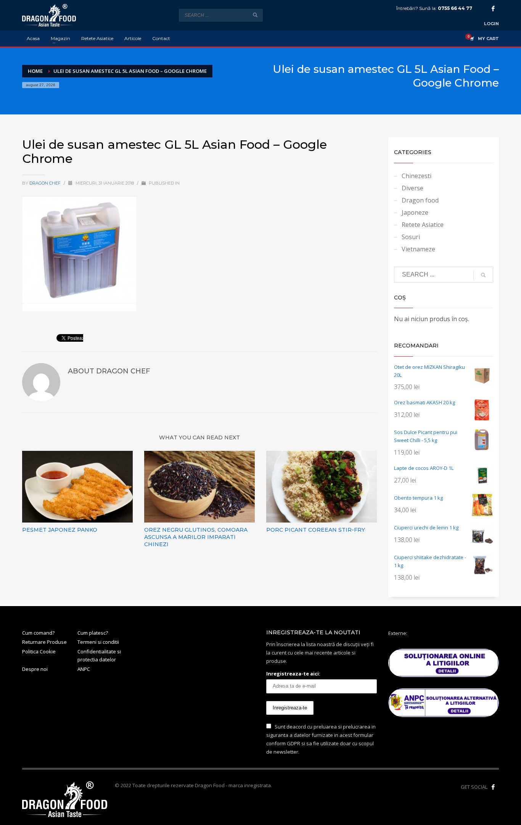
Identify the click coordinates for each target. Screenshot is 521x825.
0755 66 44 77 (455, 8)
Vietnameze (418, 249)
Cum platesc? (92, 632)
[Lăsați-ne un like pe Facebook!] (493, 787)
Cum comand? (38, 632)
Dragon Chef (45, 183)
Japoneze (415, 212)
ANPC (83, 669)
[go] (255, 15)
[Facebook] (493, 8)
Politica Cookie (39, 651)
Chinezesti (416, 176)
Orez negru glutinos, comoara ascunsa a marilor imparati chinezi (196, 537)
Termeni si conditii (98, 641)
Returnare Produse (44, 641)
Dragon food (420, 200)
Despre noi (35, 669)
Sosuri (411, 237)
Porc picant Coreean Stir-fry (315, 529)
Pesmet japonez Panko (59, 529)
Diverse (412, 188)
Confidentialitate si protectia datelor (99, 655)
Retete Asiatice (423, 224)
